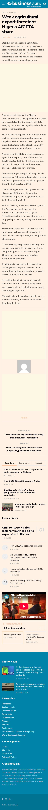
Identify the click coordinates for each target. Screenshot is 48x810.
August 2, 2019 (19, 37)
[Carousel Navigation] (42, 628)
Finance (5, 721)
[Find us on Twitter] (6, 799)
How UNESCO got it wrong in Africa (22, 481)
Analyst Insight (8, 707)
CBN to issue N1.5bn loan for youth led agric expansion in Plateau (23, 470)
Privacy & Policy (9, 757)
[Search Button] (44, 4)
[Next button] (44, 628)
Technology (7, 728)
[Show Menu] (3, 4)
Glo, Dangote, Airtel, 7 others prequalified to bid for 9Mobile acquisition (19, 492)
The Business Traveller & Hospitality (18, 732)
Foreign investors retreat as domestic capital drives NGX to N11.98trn (30, 686)
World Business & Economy (14, 735)
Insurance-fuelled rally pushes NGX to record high (30, 505)
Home (4, 12)
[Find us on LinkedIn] (10, 799)
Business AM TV (9, 711)
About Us (6, 750)
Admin (7, 37)
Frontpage (12, 12)
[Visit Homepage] (24, 3)
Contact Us (7, 754)
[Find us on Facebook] (2, 799)
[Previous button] (40, 628)
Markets (5, 725)
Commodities (8, 718)
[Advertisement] (24, 88)
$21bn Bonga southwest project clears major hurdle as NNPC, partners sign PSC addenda (30, 671)
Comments (7, 714)
